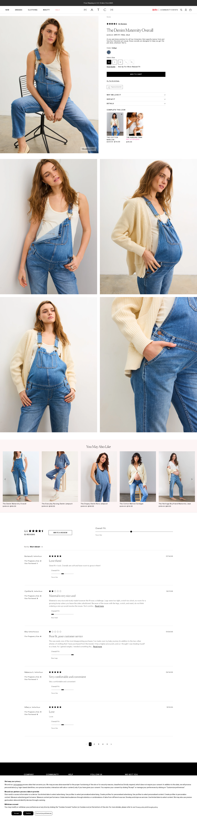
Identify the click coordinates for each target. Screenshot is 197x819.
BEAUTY (46, 10)
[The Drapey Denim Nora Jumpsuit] (99, 476)
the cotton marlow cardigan (131, 503)
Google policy (153, 807)
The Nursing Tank (134, 137)
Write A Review (60, 533)
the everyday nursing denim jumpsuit (57, 503)
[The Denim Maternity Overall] (21, 476)
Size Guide (111, 67)
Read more (99, 606)
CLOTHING (32, 10)
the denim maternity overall (14, 503)
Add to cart (136, 74)
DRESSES (18, 10)
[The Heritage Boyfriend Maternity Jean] (177, 476)
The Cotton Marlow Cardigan (112, 139)
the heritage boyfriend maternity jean (175, 503)
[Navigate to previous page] (86, 744)
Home (109, 17)
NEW (7, 10)
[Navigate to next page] (111, 744)
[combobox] (33, 547)
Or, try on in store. (113, 81)
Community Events (169, 10)
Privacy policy (140, 807)
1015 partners (17, 784)
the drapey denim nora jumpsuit (94, 503)
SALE (57, 10)
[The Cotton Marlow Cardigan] (138, 476)
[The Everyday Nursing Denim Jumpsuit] (60, 476)
